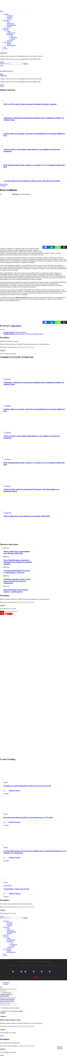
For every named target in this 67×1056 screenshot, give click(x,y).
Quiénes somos (12, 965)
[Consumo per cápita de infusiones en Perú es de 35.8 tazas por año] (35, 771)
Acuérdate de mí (6, 992)
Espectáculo (13, 37)
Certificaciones (11, 33)
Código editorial (23, 965)
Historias (9, 26)
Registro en (6, 982)
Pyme (8, 22)
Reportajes (10, 34)
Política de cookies (53, 965)
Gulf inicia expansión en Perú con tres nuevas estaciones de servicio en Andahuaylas (17, 581)
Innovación (6, 28)
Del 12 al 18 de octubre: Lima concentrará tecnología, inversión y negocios (30, 104)
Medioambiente (11, 45)
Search (25, 63)
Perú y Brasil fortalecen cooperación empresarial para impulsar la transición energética (17, 562)
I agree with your (12, 1011)
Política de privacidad (41, 965)
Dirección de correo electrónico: (9, 347)
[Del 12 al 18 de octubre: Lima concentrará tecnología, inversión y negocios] (35, 97)
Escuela (5, 48)
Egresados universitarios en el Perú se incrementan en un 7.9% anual (28, 817)
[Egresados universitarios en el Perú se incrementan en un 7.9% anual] (35, 804)
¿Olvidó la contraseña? (6, 994)
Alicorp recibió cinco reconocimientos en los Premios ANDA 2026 (26, 516)
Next (6, 184)
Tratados (9, 19)
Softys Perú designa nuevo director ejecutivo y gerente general (15, 591)
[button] (33, 314)
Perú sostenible (7, 42)
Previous (2, 184)
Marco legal (10, 23)
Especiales (6, 29)
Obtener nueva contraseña (7, 999)
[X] (64, 247)
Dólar (4, 47)
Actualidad (6, 14)
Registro (5, 984)
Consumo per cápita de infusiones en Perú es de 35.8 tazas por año (27, 786)
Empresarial (6, 20)
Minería (9, 43)
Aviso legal (31, 965)
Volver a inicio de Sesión (7, 1001)
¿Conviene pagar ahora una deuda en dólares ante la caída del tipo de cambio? (31, 181)
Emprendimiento (11, 25)
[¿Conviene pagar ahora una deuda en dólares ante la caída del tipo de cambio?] (35, 174)
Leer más (6, 793)
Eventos (12, 39)
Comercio (9, 17)
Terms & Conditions (17, 1011)
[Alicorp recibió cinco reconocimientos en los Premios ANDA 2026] (35, 503)
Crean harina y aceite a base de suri (16, 889)
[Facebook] (46, 247)
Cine (11, 36)
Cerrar (1, 916)
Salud (8, 31)
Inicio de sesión (5, 996)
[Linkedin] (52, 247)
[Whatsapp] (58, 247)
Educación (10, 40)
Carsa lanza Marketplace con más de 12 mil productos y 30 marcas (16, 571)
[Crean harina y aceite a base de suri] (35, 871)
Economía (10, 15)
